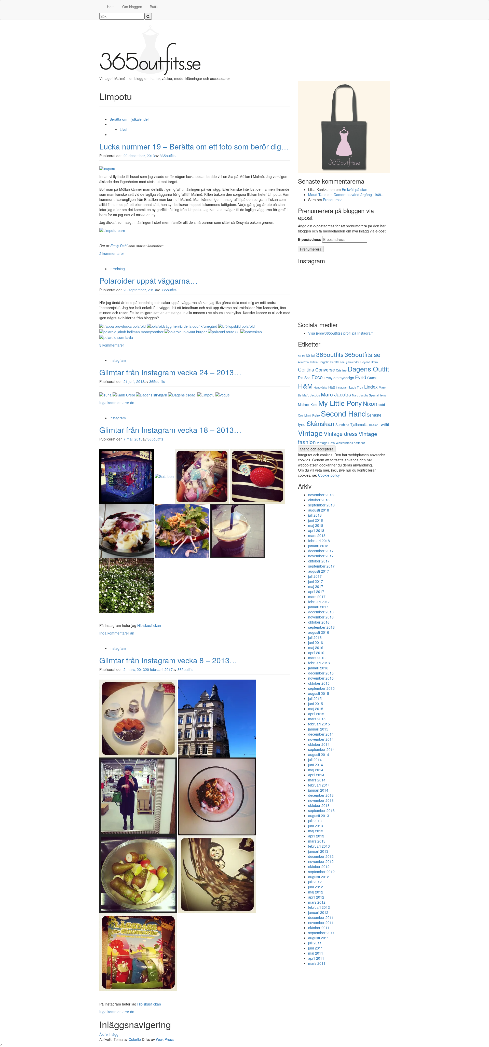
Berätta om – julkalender (129, 119)
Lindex (371, 386)
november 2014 (321, 739)
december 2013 (321, 795)
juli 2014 (315, 759)
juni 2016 (315, 642)
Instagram (118, 360)
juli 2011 (315, 942)
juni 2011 (315, 947)
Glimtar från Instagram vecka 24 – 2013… (170, 372)
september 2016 (321, 627)
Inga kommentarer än (116, 402)
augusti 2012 (318, 876)
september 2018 (321, 504)
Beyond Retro (369, 362)
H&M (305, 385)
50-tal (301, 356)
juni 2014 (315, 764)
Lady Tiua (356, 387)
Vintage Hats (326, 442)
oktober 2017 (319, 560)
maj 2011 (315, 953)
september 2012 (321, 871)
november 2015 (321, 678)
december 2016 (321, 611)
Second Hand (343, 413)
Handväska (320, 387)
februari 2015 (319, 723)
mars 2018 (316, 535)
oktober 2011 (319, 927)
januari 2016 (318, 667)
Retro (316, 415)
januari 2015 (318, 729)
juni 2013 (315, 825)
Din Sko (304, 377)
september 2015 (321, 688)
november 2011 (321, 922)
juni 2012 (315, 886)
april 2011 (316, 958)
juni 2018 (315, 520)
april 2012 (316, 897)
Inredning (117, 268)
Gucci (371, 377)
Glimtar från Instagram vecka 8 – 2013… (168, 660)
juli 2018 (315, 515)
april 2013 (316, 835)
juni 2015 (315, 703)
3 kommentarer (111, 345)
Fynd (360, 377)
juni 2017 (315, 581)
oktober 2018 (319, 499)
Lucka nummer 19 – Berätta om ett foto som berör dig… (194, 146)
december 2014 (321, 734)
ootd (381, 404)
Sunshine (342, 424)
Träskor (373, 425)
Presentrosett (334, 199)
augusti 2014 (318, 754)
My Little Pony (340, 403)
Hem (111, 6)
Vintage (310, 433)
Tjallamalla (359, 424)
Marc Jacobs (336, 394)
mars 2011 (316, 963)
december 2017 (321, 550)
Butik (154, 6)
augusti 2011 (318, 937)
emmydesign (343, 377)
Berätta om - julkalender (344, 362)
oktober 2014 (319, 744)
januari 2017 (318, 606)
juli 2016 (315, 637)
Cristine (341, 370)
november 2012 (321, 861)
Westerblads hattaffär (350, 442)
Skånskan (320, 423)
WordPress (165, 1039)
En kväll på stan (354, 189)
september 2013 (321, 810)
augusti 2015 (318, 693)
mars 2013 (316, 841)
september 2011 (321, 932)
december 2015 (321, 673)
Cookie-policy (329, 475)
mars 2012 (316, 902)
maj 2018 (315, 525)
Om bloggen (132, 6)
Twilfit (384, 424)
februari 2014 (319, 785)
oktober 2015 (319, 683)
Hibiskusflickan (149, 625)
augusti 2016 (318, 632)
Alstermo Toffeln (308, 362)
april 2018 (316, 530)
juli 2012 (315, 881)
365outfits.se (363, 354)
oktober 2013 (319, 805)
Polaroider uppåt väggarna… (148, 280)
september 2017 (321, 566)
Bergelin (324, 362)
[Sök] (148, 16)
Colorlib (135, 1039)
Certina (306, 369)
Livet (123, 129)
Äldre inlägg (108, 1034)
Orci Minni (304, 415)
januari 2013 (318, 851)
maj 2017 (315, 586)
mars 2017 (316, 596)
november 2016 (321, 616)
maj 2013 (315, 830)
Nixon (370, 403)
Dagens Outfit (368, 369)
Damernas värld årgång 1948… (359, 194)
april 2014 (316, 774)
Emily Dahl (118, 245)
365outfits (167, 155)
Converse (325, 369)
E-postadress (309, 239)
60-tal (310, 355)
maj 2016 (315, 647)
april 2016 (316, 652)
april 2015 (316, 713)
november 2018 (321, 494)
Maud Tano (317, 194)
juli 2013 (315, 820)
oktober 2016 (319, 622)
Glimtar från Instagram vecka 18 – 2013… (170, 429)
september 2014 (321, 749)
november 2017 (321, 555)
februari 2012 (319, 907)
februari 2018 (319, 540)
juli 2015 (315, 698)
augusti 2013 (318, 815)
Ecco (317, 377)
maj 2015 (315, 708)
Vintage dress (341, 433)
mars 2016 (316, 657)
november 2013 (321, 800)
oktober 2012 (319, 866)
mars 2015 (316, 718)
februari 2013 (319, 846)
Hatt (331, 387)
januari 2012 (318, 912)
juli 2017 (315, 576)
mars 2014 (316, 779)
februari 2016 (319, 662)
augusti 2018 (318, 510)
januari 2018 (318, 545)
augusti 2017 (318, 571)
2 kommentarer (111, 253)
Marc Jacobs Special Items (369, 395)
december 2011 (321, 917)
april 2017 (316, 591)
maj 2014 (315, 769)
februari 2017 (319, 601)
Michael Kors (307, 404)
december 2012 (321, 856)
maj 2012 (315, 891)
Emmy (328, 378)
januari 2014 (318, 790)
